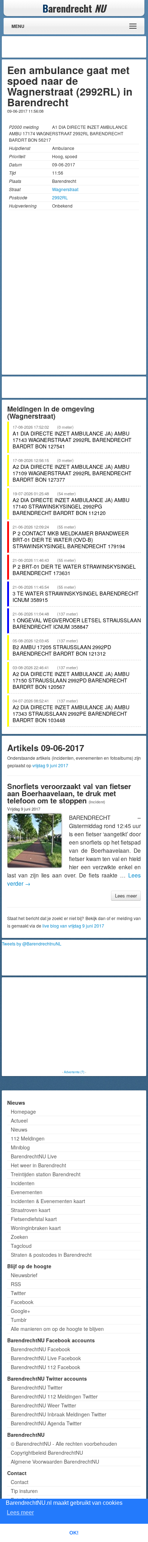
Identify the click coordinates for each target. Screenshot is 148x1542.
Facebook (22, 1301)
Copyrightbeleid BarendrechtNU (47, 1452)
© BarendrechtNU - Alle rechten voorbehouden (64, 1443)
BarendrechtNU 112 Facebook (45, 1367)
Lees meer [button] (20, 1512)
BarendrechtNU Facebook (40, 1349)
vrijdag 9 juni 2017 (50, 765)
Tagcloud (21, 1245)
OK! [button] (74, 1533)
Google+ (20, 1310)
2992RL (60, 197)
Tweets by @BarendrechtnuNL (31, 943)
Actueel (19, 1120)
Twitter (18, 1293)
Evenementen (26, 1192)
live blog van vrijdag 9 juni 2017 (73, 926)
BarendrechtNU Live (34, 1156)
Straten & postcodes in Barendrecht (51, 1254)
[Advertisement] (86, 47)
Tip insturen (24, 1490)
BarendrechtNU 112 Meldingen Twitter (54, 1396)
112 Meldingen (28, 1138)
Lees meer (126, 895)
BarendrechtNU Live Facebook (46, 1358)
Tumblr (19, 1319)
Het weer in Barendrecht (38, 1165)
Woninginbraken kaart (36, 1227)
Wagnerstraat (65, 189)
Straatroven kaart (30, 1209)
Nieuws (19, 1129)
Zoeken (19, 1236)
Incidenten (22, 1183)
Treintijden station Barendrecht (45, 1174)
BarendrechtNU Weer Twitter (43, 1405)
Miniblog (20, 1147)
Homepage (23, 1111)
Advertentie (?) (74, 1072)
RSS (16, 1284)
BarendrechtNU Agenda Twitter (46, 1423)
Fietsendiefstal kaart (34, 1218)
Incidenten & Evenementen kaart (48, 1201)
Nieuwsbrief (24, 1275)
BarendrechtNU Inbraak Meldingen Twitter (58, 1414)
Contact (19, 1481)
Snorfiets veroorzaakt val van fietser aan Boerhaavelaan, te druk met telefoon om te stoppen (69, 793)
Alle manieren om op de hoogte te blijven (57, 1328)
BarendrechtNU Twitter (37, 1387)
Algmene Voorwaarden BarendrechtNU (55, 1461)
